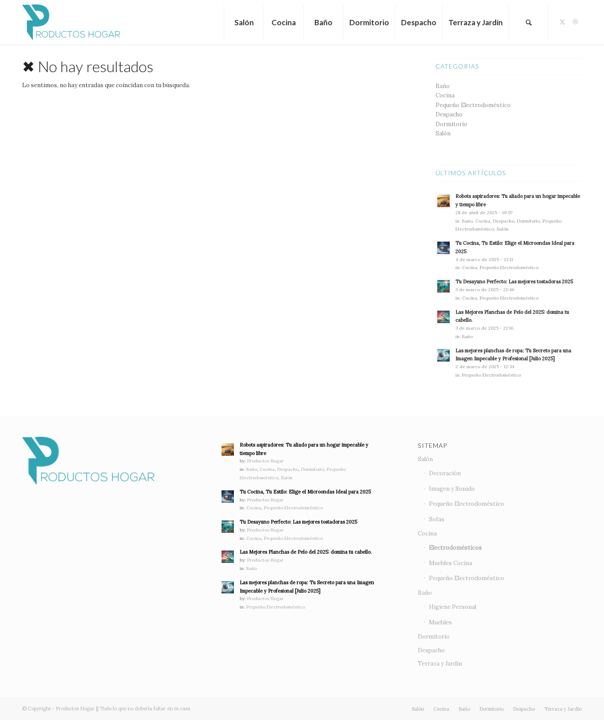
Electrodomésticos (455, 547)
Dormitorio (451, 124)
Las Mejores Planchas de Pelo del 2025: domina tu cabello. (306, 552)
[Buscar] (528, 22)
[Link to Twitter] (562, 22)
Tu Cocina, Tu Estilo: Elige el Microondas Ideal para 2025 (305, 492)
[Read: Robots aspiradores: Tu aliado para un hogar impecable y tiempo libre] (443, 201)
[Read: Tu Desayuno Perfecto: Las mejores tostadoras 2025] (443, 286)
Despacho (449, 114)
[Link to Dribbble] (575, 22)
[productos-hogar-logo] (71, 22)
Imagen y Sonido (452, 489)
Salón (443, 133)
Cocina (445, 95)
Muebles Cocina (450, 563)
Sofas (436, 519)
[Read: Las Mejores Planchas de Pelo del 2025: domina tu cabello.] (443, 317)
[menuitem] (244, 22)
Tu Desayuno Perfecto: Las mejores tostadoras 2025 (514, 281)
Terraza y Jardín (440, 663)
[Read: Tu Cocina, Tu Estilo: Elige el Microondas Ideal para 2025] (443, 248)
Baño (443, 86)
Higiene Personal (452, 607)
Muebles (440, 622)
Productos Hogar (265, 461)
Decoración (445, 473)
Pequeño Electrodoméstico (473, 105)
